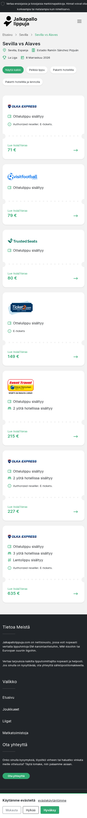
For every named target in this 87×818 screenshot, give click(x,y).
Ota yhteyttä (16, 776)
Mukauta (12, 810)
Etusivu (8, 697)
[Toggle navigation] (79, 21)
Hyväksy (50, 810)
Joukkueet (11, 709)
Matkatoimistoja (15, 733)
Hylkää (30, 810)
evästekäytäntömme (52, 800)
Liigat (7, 721)
